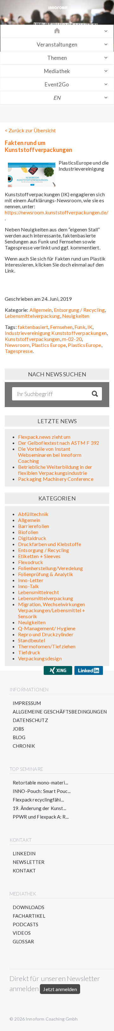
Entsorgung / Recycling (79, 310)
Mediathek (57, 71)
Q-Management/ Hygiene (46, 628)
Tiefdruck (29, 652)
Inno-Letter (30, 580)
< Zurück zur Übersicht (30, 130)
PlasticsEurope (84, 345)
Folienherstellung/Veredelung (50, 568)
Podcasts (25, 924)
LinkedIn (24, 853)
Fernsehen (61, 327)
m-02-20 (72, 339)
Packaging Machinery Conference (55, 479)
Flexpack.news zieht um (44, 437)
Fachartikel (29, 916)
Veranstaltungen (57, 44)
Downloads (28, 907)
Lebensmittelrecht (38, 592)
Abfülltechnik (33, 514)
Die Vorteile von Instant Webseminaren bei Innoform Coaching (49, 455)
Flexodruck (30, 562)
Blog (19, 737)
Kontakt (24, 870)
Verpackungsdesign (40, 658)
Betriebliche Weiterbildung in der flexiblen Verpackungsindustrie (55, 470)
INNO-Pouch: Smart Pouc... (42, 791)
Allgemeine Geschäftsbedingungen (60, 711)
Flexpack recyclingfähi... (38, 799)
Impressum (27, 703)
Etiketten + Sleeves (39, 556)
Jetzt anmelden (60, 989)
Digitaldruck (32, 538)
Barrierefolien (33, 526)
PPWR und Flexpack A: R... (41, 817)
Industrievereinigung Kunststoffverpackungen (56, 333)
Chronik (24, 746)
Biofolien (28, 532)
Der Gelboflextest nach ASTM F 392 (58, 443)
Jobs (18, 729)
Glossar (23, 941)
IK (89, 327)
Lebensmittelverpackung (32, 316)
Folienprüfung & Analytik (45, 574)
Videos (22, 933)
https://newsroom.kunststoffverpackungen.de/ (56, 212)
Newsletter (29, 862)
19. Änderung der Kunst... (39, 808)
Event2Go (57, 84)
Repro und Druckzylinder (45, 634)
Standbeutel (31, 640)
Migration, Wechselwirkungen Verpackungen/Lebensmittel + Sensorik (51, 610)
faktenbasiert (33, 327)
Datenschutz (30, 720)
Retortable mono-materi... (40, 782)
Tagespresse (19, 351)
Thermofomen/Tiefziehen (47, 646)
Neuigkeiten (76, 316)
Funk (80, 327)
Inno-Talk (28, 586)
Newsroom (17, 345)
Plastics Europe (49, 345)
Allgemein (40, 310)
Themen (57, 57)
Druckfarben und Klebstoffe (49, 544)
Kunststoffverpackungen (32, 339)
